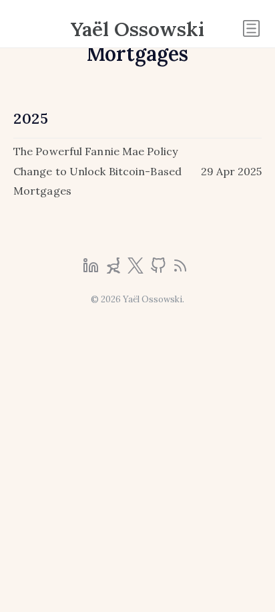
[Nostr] (114, 269)
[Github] (159, 269)
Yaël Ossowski (137, 28)
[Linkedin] (92, 269)
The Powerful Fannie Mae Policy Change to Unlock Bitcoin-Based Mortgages (97, 170)
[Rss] (180, 269)
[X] (136, 269)
